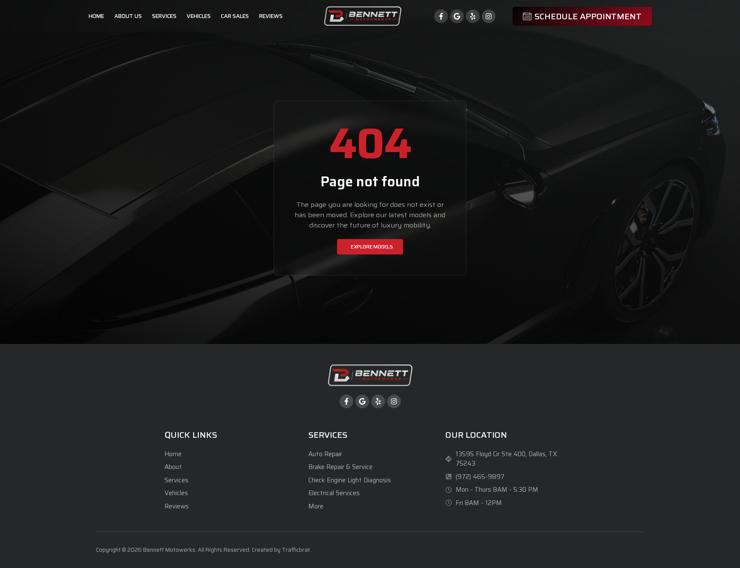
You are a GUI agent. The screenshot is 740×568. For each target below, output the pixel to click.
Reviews (271, 16)
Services (164, 16)
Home (96, 16)
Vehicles (199, 16)
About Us (128, 16)
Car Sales (235, 16)
